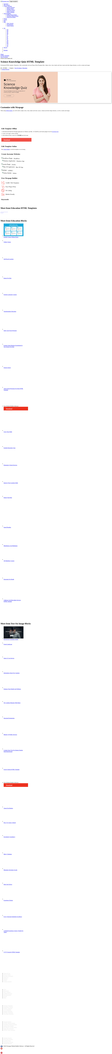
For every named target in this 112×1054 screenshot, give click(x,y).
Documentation (10, 24)
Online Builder (6, 149)
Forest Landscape (8, 644)
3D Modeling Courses (9, 560)
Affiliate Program (8, 993)
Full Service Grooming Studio (11, 639)
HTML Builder (9, 110)
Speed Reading (7, 527)
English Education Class (9, 448)
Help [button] (5, 22)
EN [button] (4, 28)
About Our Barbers (8, 808)
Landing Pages (7, 1040)
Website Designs (10, 8)
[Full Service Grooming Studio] (13, 638)
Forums (5, 19)
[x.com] (1, 1051)
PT (7, 39)
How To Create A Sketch (10, 822)
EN (7, 29)
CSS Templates (7, 1009)
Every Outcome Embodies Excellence (13, 916)
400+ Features (7, 5)
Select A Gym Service (9, 658)
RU (7, 42)
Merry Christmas (8, 854)
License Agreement (8, 976)
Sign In (5, 47)
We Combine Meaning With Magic (12, 702)
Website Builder (7, 1022)
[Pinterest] (1, 1053)
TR (7, 40)
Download (6, 3)
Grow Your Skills (8, 431)
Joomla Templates (10, 11)
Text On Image (18, 68)
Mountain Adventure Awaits (10, 870)
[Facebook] (1, 1047)
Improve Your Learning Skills (11, 483)
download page (55, 131)
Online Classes (7, 242)
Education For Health (9, 579)
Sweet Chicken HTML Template (11, 769)
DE (7, 31)
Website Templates (11, 7)
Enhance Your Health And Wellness (12, 689)
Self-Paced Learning (8, 259)
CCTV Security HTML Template (12, 952)
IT (7, 35)
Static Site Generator (9, 1028)
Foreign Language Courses (10, 294)
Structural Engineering (9, 718)
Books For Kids (7, 278)
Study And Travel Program (10, 330)
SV (7, 46)
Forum (5, 996)
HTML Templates (10, 12)
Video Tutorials (10, 23)
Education (24, 68)
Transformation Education (10, 311)
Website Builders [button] (7, 13)
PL (7, 38)
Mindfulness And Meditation (10, 545)
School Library (7, 367)
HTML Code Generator (9, 1030)
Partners (6, 978)
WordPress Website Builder (12, 16)
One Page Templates (9, 1014)
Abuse (5, 980)
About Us (6, 977)
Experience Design (8, 900)
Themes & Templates (9, 1002)
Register (6, 50)
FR (7, 33)
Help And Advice (8, 884)
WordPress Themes (11, 10)
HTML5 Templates (8, 1012)
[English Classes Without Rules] (13, 235)
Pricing (5, 18)
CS (7, 44)
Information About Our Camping (12, 673)
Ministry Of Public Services (10, 734)
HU (8, 43)
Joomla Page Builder (11, 17)
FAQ (5, 989)
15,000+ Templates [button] (8, 6)
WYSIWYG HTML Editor (10, 1027)
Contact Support (10, 25)
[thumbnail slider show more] (1, 213)
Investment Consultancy (9, 837)
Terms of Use (7, 973)
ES (7, 36)
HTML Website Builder (12, 14)
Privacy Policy (7, 974)
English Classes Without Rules (11, 237)
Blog (5, 21)
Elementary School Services (10, 465)
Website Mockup (8, 1043)
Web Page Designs (8, 1039)
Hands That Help (8, 497)
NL (7, 32)
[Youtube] (1, 1049)
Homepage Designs (8, 1042)
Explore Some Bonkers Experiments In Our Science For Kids (13, 346)
